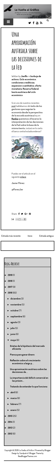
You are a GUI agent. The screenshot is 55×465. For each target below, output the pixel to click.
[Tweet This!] (22, 213)
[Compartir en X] (22, 219)
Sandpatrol (23, 453)
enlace (23, 176)
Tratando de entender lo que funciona (28, 386)
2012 (10, 433)
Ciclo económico (28, 79)
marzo (13, 398)
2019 (10, 275)
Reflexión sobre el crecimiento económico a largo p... (25, 362)
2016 (10, 292)
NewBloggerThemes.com (27, 456)
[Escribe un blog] (19, 219)
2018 (10, 281)
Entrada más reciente (11, 235)
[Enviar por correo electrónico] (17, 219)
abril (12, 392)
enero (13, 410)
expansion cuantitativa (23, 85)
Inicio (30, 235)
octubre (14, 310)
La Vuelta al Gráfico (26, 450)
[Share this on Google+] (26, 213)
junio (13, 334)
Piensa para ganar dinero (22, 354)
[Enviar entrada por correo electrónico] (12, 218)
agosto (14, 322)
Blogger (48, 450)
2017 (10, 286)
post (14, 106)
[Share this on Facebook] (19, 213)
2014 (10, 421)
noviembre (16, 304)
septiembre (16, 316)
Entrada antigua (46, 235)
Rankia (15, 118)
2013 (10, 427)
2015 (10, 416)
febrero (14, 404)
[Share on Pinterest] (30, 213)
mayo (13, 340)
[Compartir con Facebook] (25, 219)
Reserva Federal (31, 88)
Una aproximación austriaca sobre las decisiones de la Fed (27, 50)
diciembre (15, 298)
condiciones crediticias (23, 82)
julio (12, 328)
